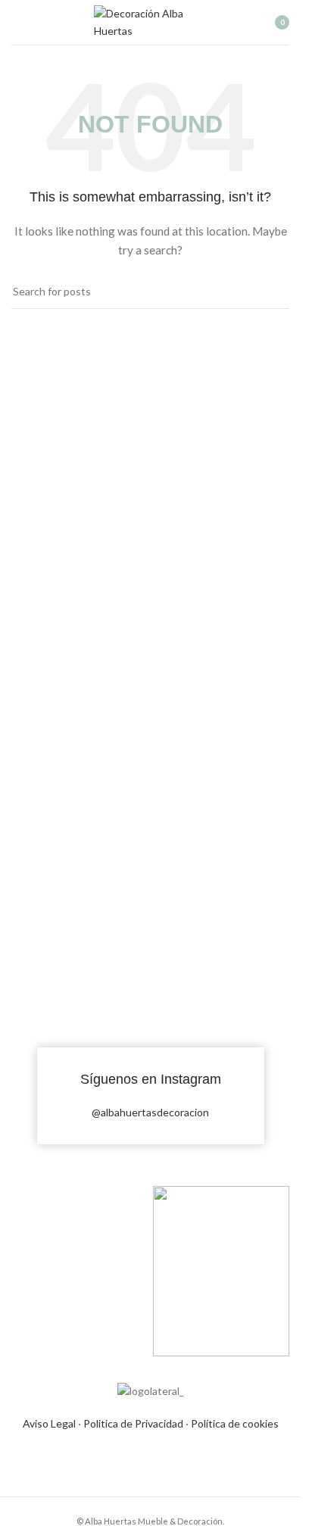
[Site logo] (150, 20)
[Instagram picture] (79, 920)
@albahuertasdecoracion (150, 1112)
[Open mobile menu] (17, 23)
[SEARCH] (271, 291)
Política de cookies (235, 1423)
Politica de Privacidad (133, 1423)
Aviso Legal (49, 1423)
